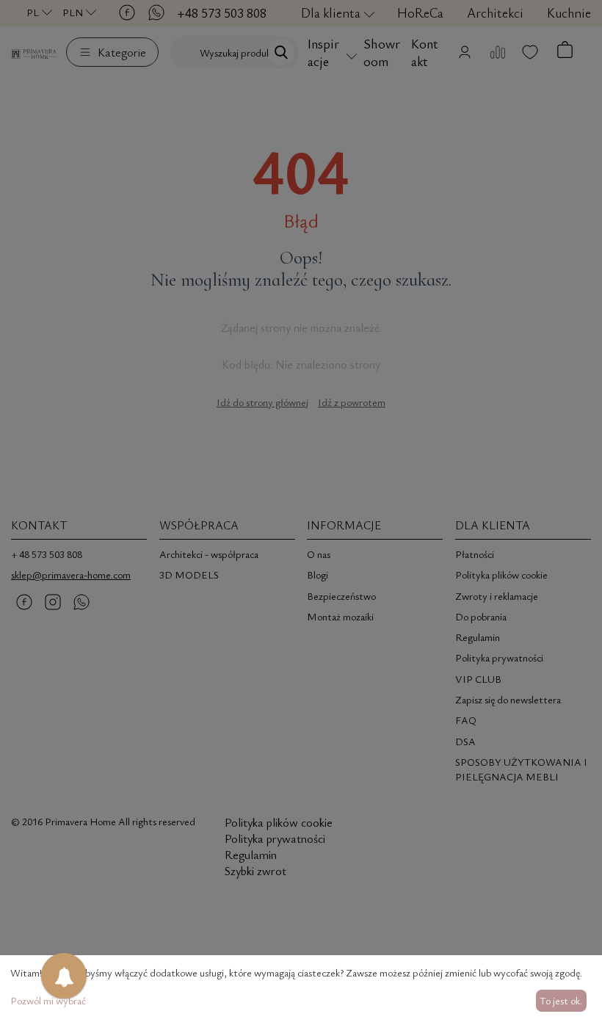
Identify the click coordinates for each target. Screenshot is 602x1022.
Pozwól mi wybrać (48, 1000)
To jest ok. (561, 1000)
